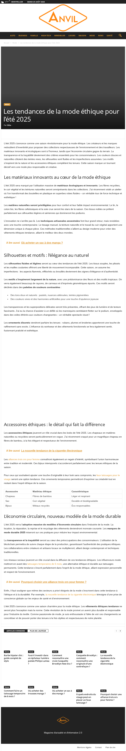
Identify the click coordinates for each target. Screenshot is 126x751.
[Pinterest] (22, 134)
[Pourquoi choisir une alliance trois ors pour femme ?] (111, 681)
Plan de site (110, 747)
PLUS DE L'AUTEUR (38, 631)
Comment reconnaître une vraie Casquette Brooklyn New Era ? (62, 659)
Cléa (9, 125)
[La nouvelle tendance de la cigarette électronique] (111, 644)
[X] (14, 134)
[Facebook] (7, 134)
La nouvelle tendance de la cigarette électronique (107, 659)
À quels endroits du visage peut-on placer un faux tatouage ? (86, 698)
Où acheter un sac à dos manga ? (62, 692)
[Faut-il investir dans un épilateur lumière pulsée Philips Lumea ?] (38, 644)
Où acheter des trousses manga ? (37, 692)
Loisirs (71, 35)
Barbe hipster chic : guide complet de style (13, 658)
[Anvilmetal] (63, 18)
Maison (82, 35)
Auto (12, 35)
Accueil (6, 43)
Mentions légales (84, 747)
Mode (92, 35)
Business (23, 35)
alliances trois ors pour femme (24, 459)
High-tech (46, 35)
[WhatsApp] (30, 134)
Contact (98, 747)
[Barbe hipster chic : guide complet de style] (14, 644)
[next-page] (120, 631)
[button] (120, 35)
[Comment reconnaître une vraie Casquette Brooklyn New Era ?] (63, 644)
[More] (37, 134)
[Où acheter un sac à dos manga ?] (63, 679)
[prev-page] (116, 631)
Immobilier (59, 35)
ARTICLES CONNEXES (16, 631)
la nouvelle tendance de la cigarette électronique (71, 594)
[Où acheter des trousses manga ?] (38, 679)
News (100, 35)
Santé (109, 35)
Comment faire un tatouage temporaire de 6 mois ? (14, 693)
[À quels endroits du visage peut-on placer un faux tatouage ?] (87, 681)
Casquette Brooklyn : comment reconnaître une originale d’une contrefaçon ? (86, 661)
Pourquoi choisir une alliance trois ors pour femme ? (111, 697)
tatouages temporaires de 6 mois (44, 564)
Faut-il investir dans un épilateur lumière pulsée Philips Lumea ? (38, 659)
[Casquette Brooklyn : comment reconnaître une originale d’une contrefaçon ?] (87, 644)
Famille (34, 35)
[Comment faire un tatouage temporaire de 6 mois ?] (14, 679)
